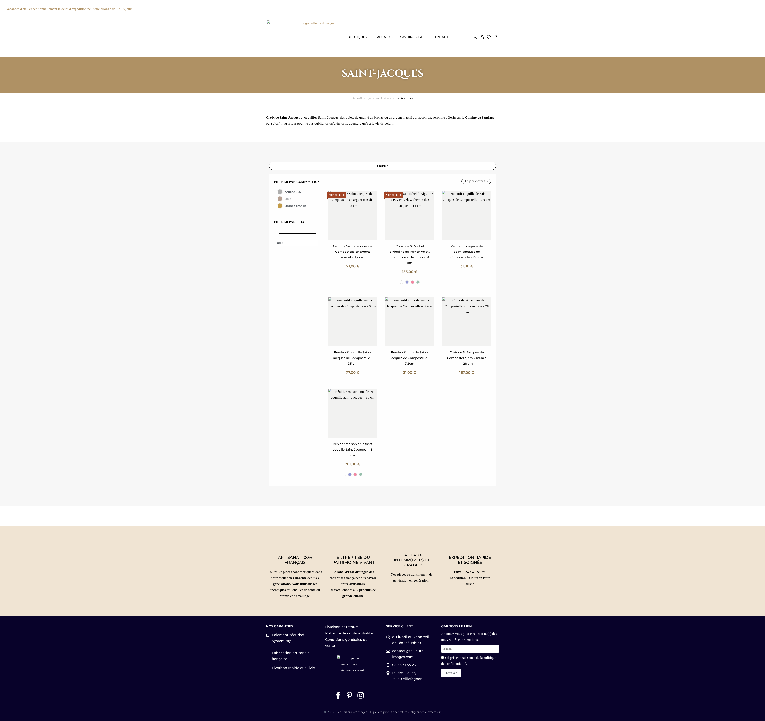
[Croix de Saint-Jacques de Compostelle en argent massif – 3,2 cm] (352, 215)
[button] (475, 37)
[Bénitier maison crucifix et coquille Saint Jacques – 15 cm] (352, 413)
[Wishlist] (488, 37)
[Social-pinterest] (349, 695)
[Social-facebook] (338, 695)
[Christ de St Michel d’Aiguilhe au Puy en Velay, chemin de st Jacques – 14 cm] (409, 215)
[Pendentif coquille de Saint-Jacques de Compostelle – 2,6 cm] (466, 215)
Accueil (357, 98)
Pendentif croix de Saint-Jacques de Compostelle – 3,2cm (410, 357)
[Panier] (495, 37)
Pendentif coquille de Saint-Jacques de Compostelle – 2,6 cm (466, 251)
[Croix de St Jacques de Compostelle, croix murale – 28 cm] (466, 321)
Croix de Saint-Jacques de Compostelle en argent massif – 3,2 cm (352, 251)
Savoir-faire (411, 37)
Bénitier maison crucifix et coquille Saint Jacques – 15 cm (353, 449)
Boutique (356, 37)
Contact (441, 37)
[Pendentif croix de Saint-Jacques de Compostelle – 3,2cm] (409, 321)
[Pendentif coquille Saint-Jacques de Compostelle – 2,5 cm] (352, 321)
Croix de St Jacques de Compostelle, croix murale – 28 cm (466, 357)
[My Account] (482, 37)
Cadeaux (383, 37)
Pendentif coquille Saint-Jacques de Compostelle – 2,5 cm (352, 357)
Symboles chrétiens (379, 98)
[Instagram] (360, 695)
